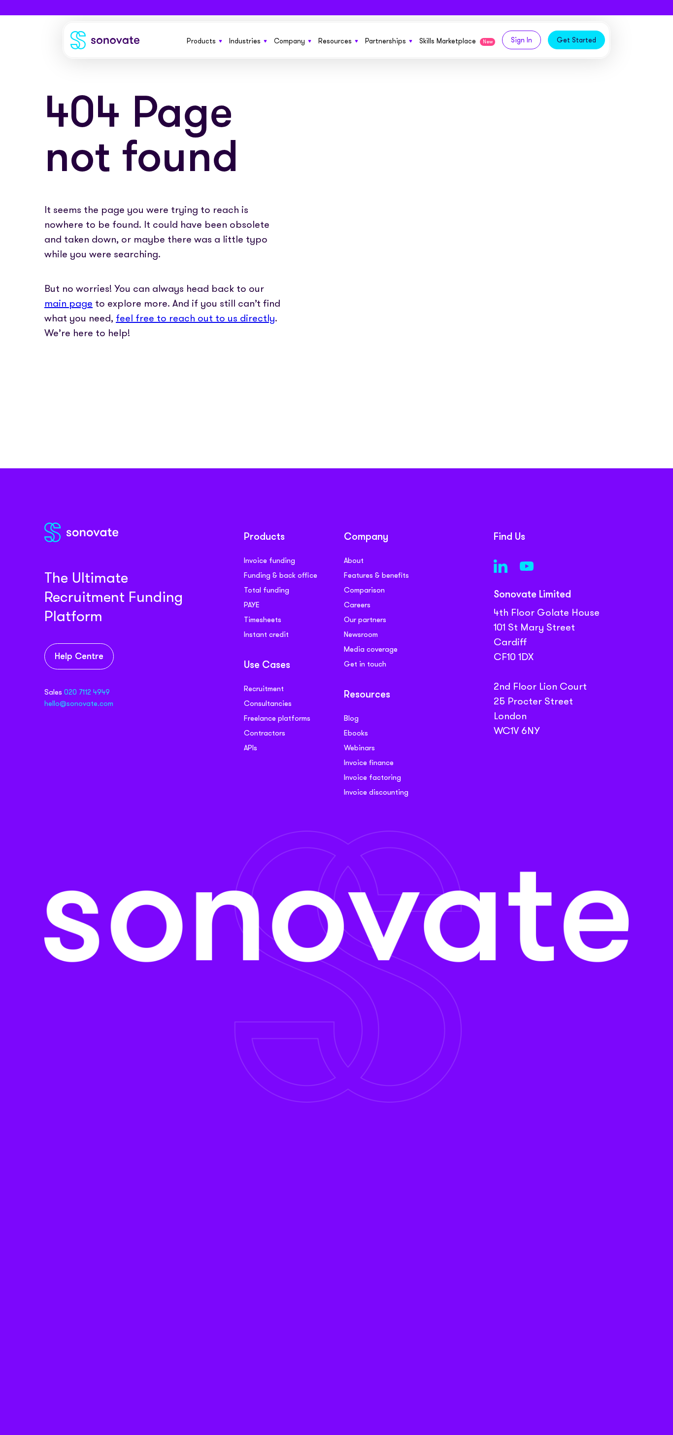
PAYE (252, 604)
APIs (250, 747)
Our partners (365, 619)
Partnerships (385, 41)
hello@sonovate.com (78, 703)
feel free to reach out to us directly (195, 318)
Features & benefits (376, 575)
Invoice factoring (372, 777)
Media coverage (371, 649)
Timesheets (262, 619)
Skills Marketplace (456, 41)
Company (289, 41)
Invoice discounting (376, 792)
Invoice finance (369, 762)
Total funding (266, 590)
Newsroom (361, 634)
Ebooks (356, 733)
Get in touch (365, 664)
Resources (335, 41)
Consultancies (268, 703)
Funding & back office (280, 575)
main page (68, 303)
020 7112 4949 (87, 692)
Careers (357, 604)
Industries (245, 41)
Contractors (264, 733)
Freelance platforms (277, 718)
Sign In (521, 40)
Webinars (359, 747)
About (354, 560)
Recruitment (264, 688)
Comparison (364, 590)
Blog (351, 718)
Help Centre (79, 657)
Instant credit (266, 634)
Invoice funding (269, 560)
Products (201, 41)
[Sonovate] (104, 42)
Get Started (576, 40)
